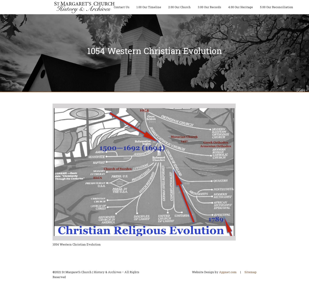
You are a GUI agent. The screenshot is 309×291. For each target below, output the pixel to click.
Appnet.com (228, 272)
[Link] (84, 7)
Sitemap (250, 272)
